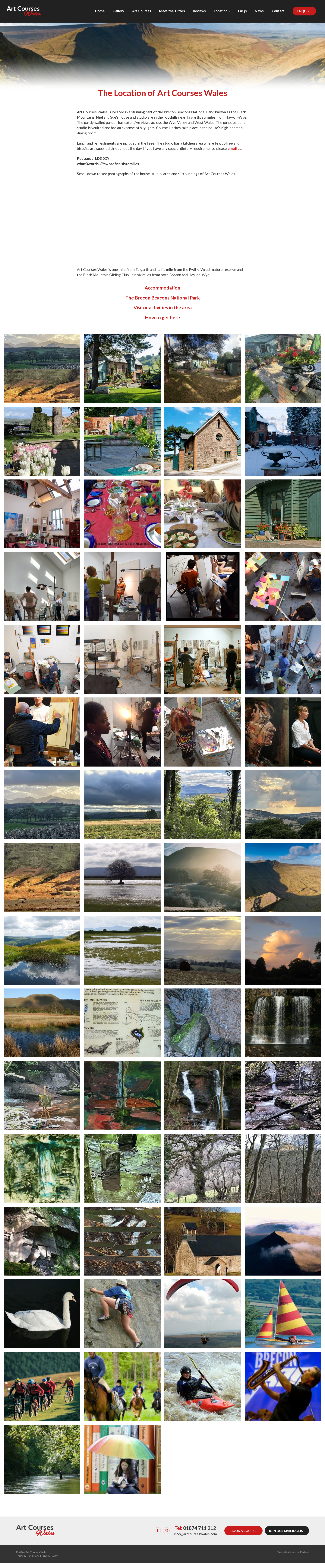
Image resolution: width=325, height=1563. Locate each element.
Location (221, 11)
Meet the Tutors (172, 11)
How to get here (162, 317)
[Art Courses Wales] (24, 8)
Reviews (199, 11)
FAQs (242, 11)
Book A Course (243, 1531)
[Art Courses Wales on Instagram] (166, 1530)
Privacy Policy (50, 1555)
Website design (286, 1552)
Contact (278, 11)
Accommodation (162, 287)
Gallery (118, 11)
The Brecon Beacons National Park (162, 297)
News (259, 11)
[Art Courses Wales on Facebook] (157, 1530)
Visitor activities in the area (163, 307)
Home (100, 11)
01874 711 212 (199, 1528)
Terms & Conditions (27, 1555)
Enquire (304, 11)
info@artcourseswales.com (195, 1534)
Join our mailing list (287, 1531)
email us (234, 148)
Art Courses (141, 11)
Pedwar (304, 1552)
